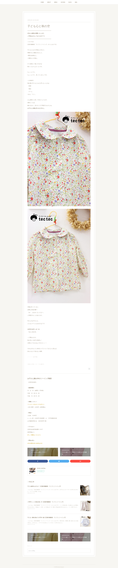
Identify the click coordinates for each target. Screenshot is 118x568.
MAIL (76, 2)
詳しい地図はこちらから (34, 435)
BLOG (70, 2)
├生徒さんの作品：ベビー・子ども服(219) (35, 364)
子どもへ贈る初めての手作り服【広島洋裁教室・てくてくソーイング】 (46, 517)
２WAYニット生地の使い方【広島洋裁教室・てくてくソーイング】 (45, 502)
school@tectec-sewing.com (34, 443)
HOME (42, 2)
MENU (55, 2)
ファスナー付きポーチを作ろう (35, 404)
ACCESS (63, 2)
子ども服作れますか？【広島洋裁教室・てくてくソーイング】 (44, 486)
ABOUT (49, 2)
